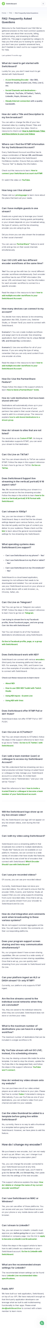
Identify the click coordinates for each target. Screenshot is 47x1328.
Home (4, 13)
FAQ (10, 13)
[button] (42, 1323)
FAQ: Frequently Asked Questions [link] (26, 13)
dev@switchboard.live (11, 1308)
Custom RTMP (26, 438)
